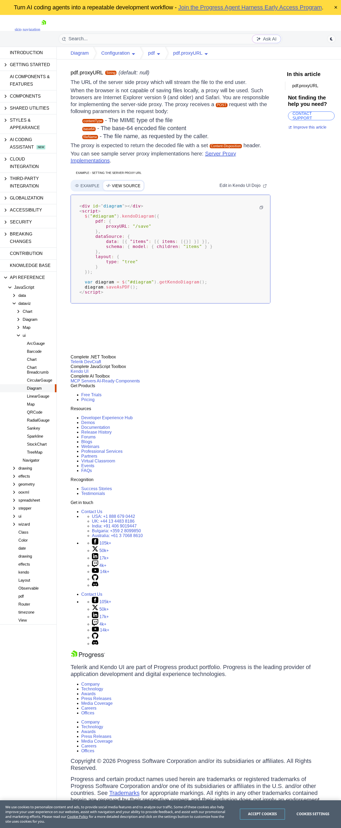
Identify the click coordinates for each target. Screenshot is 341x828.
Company (90, 684)
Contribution (26, 253)
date (22, 548)
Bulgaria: (116, 531)
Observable (28, 588)
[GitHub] (95, 579)
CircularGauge (39, 380)
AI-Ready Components (118, 381)
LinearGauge (38, 396)
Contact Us (91, 511)
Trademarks (124, 793)
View (22, 620)
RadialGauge (38, 420)
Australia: (117, 535)
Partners (89, 456)
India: (114, 526)
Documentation (95, 427)
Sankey (33, 428)
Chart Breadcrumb (37, 369)
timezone (26, 612)
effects (24, 564)
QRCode (34, 412)
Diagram (34, 388)
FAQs (86, 470)
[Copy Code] (261, 207)
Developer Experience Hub (107, 417)
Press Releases (96, 698)
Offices (87, 713)
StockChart (37, 444)
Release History (96, 432)
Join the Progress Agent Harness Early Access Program (250, 7)
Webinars (90, 446)
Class (23, 532)
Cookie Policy (77, 816)
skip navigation (27, 29)
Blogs (86, 441)
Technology (92, 689)
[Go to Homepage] (43, 29)
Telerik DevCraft (86, 361)
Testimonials (93, 493)
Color (23, 540)
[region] (170, 814)
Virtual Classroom (98, 461)
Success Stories (96, 488)
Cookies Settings (313, 813)
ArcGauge (36, 343)
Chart (31, 359)
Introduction (26, 52)
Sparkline (35, 436)
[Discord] (95, 585)
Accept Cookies (262, 813)
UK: (113, 521)
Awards (88, 693)
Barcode (34, 351)
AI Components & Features (30, 80)
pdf (21, 596)
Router (24, 604)
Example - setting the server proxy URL (108, 172)
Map (31, 404)
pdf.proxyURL (87, 72)
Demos (88, 422)
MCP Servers (83, 381)
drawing (25, 556)
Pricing (88, 399)
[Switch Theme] (331, 39)
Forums (88, 437)
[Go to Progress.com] (88, 657)
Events (87, 465)
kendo (23, 572)
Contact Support (302, 115)
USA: (113, 516)
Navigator (31, 460)
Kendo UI (79, 371)
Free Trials (91, 395)
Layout (24, 580)
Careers (88, 708)
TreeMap (34, 452)
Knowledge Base (30, 265)
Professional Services (102, 451)
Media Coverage (97, 703)
